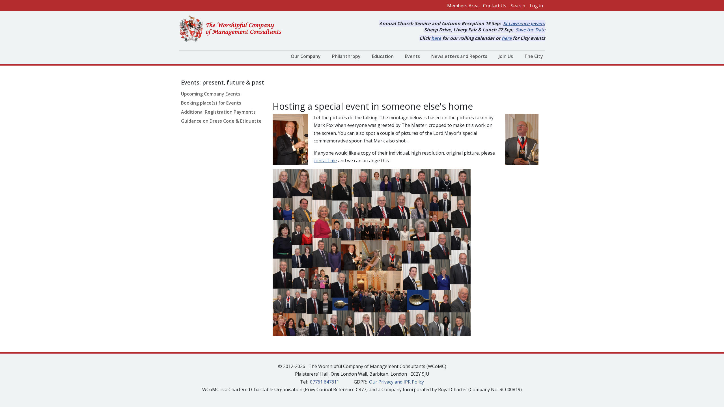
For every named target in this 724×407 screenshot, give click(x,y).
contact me (325, 160)
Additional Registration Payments (218, 112)
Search (518, 6)
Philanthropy (346, 56)
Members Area (463, 6)
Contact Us (494, 6)
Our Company (306, 56)
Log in (536, 6)
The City (533, 56)
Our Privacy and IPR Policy (396, 382)
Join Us (506, 56)
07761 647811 (324, 382)
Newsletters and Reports (459, 56)
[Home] (232, 29)
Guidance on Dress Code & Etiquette (221, 121)
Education (383, 56)
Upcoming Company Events (210, 94)
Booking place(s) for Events (211, 103)
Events (412, 56)
